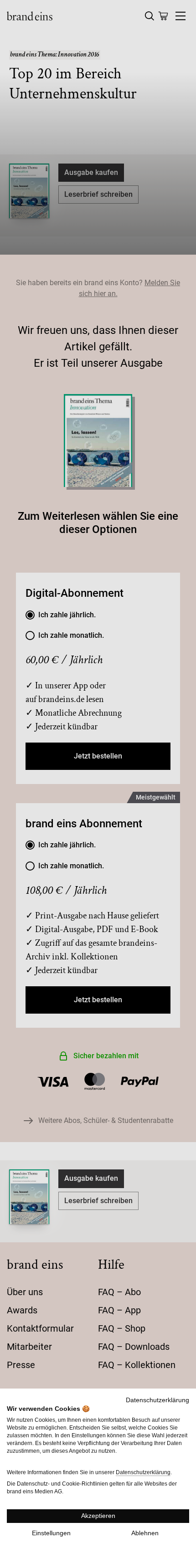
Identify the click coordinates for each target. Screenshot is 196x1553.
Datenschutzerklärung (157, 1400)
